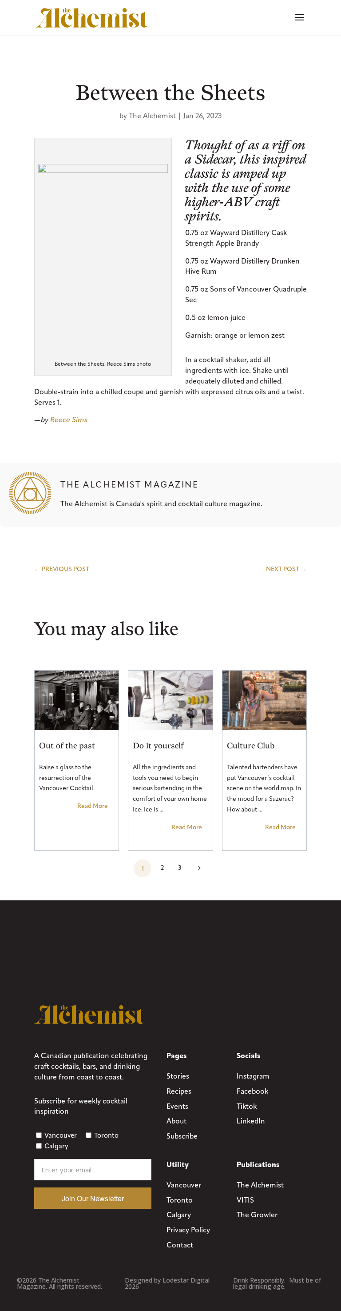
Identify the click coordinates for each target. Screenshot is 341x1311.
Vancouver (60, 1135)
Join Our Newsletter (93, 1198)
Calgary (56, 1146)
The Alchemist (152, 116)
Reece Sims (68, 420)
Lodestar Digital (186, 1280)
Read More (92, 806)
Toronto (106, 1135)
